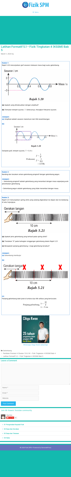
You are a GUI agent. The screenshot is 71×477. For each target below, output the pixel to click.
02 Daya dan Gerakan (11, 429)
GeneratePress (46, 447)
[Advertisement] (35, 30)
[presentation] (35, 159)
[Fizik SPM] (35, 5)
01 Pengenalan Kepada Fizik (14, 424)
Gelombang (7, 351)
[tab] (35, 424)
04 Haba (7, 438)
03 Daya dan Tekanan (11, 433)
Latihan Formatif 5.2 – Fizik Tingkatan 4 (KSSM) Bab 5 (23, 356)
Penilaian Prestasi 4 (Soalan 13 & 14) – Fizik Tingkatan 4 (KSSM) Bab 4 (29, 353)
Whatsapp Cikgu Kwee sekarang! (35, 345)
